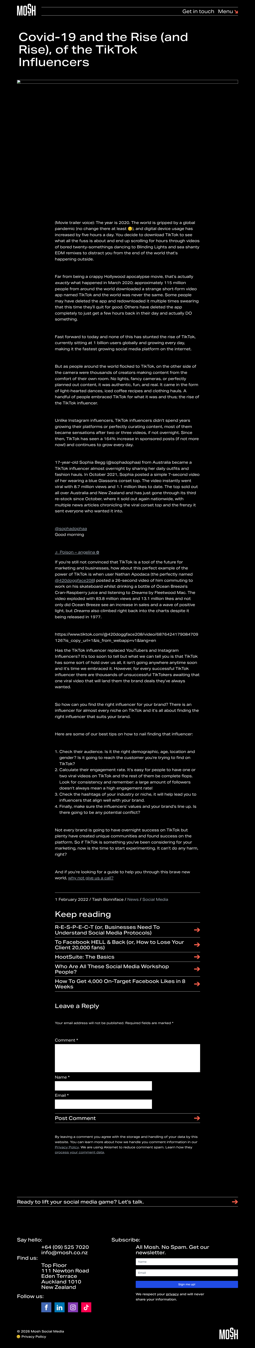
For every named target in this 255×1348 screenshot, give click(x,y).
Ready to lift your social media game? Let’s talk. (80, 1202)
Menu (226, 11)
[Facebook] (46, 1307)
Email (62, 1095)
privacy (172, 1294)
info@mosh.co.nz (64, 1252)
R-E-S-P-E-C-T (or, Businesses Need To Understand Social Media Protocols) (107, 930)
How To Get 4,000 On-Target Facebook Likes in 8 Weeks (120, 984)
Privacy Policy (67, 1147)
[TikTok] (86, 1307)
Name (62, 1077)
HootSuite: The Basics (84, 957)
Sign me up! (186, 1284)
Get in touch (198, 11)
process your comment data (79, 1152)
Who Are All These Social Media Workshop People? (112, 969)
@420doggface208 (74, 580)
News (133, 899)
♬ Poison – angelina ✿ (77, 552)
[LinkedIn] (60, 1307)
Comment (66, 1040)
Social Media (155, 899)
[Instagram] (73, 1307)
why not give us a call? (90, 878)
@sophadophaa (71, 528)
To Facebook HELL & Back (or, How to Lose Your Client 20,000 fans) (119, 945)
